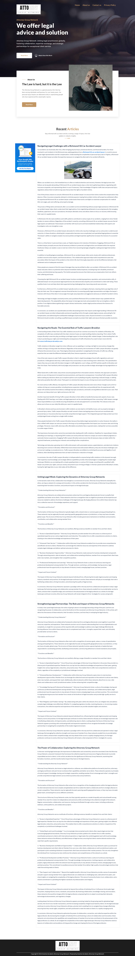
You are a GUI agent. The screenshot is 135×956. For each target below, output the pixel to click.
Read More (24, 55)
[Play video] (36, 55)
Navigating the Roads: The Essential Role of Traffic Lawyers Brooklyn (68, 328)
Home (77, 5)
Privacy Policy (110, 5)
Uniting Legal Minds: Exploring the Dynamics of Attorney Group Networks (71, 477)
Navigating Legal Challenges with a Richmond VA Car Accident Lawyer (69, 146)
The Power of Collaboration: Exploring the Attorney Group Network (68, 748)
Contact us (97, 5)
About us (86, 5)
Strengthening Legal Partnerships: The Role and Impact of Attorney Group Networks (75, 604)
